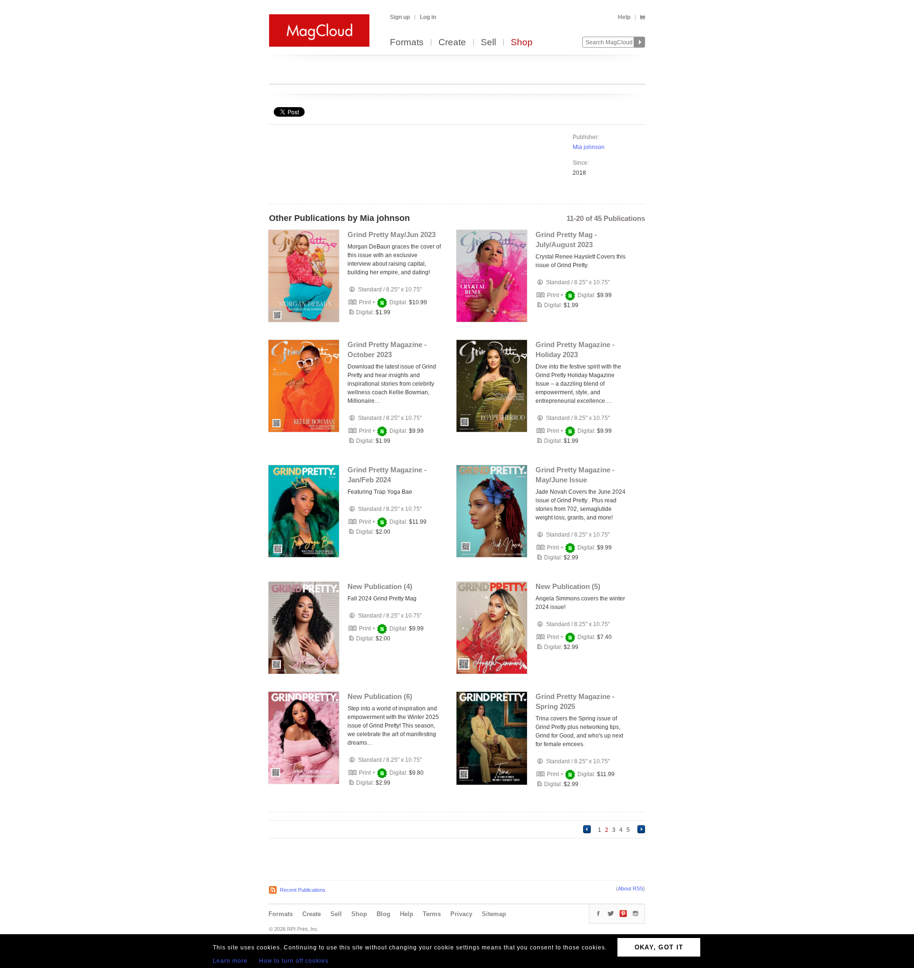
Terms (432, 914)
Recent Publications (303, 890)
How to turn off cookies (293, 961)
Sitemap (494, 914)
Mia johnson (589, 147)
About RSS (630, 888)
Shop (522, 42)
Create (452, 42)
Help (624, 17)
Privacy (461, 914)
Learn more (230, 961)
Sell (488, 42)
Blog (383, 914)
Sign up (400, 17)
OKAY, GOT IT (659, 947)
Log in (428, 17)
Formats (407, 42)
